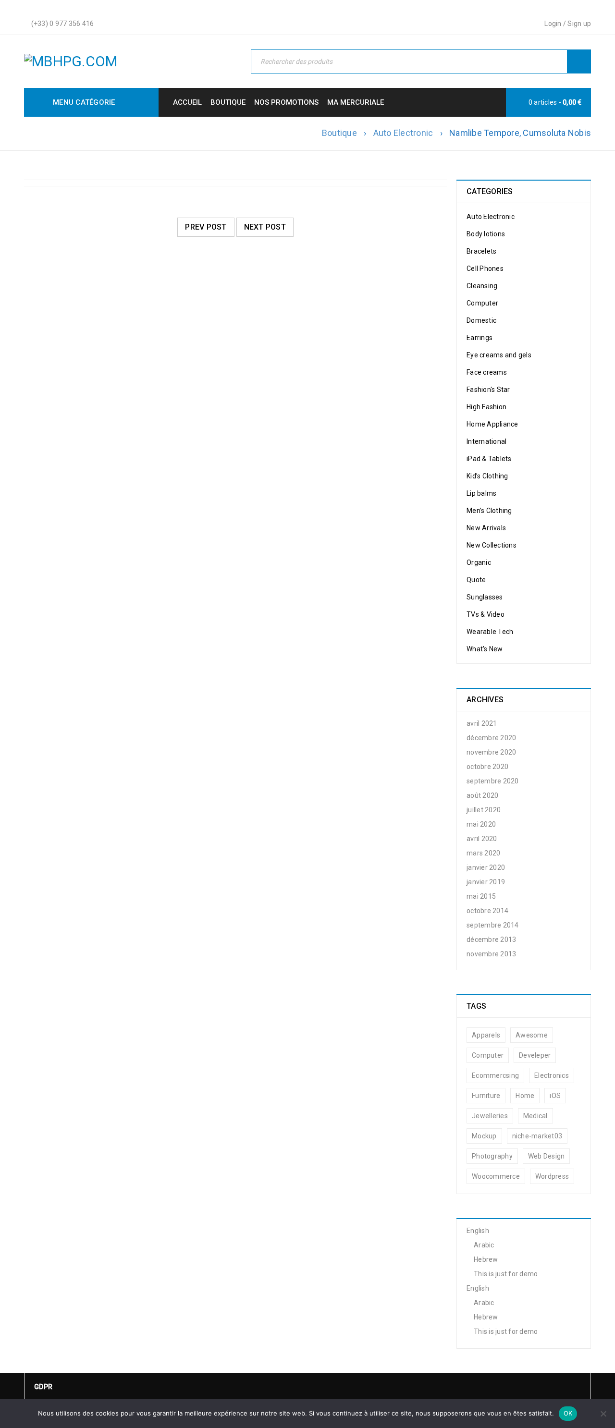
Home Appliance (492, 424)
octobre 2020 (487, 766)
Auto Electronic (403, 133)
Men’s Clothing (489, 510)
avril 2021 (482, 723)
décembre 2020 (491, 738)
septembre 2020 (493, 781)
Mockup (484, 1136)
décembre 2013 (491, 939)
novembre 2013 (491, 954)
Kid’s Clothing (487, 476)
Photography (492, 1156)
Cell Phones (485, 268)
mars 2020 (483, 853)
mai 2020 (481, 824)
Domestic (481, 320)
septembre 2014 (493, 925)
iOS (555, 1095)
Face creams (487, 372)
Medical (535, 1116)
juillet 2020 (484, 810)
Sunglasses (485, 597)
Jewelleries (490, 1116)
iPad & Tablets (489, 459)
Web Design (546, 1156)
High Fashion (486, 407)
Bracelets (481, 251)
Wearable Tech (490, 631)
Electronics (551, 1075)
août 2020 (482, 795)
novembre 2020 (491, 752)
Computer (482, 303)
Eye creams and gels (499, 355)
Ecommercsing (495, 1075)
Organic (479, 562)
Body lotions (486, 234)
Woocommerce (496, 1176)
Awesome (532, 1035)
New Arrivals (486, 528)
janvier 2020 (486, 867)
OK (568, 1413)
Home (525, 1095)
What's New (485, 649)
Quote (476, 580)
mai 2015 (481, 896)
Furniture (486, 1095)
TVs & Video (485, 614)
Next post (265, 227)
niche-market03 (537, 1136)
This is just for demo (506, 1274)
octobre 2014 (487, 911)
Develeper (535, 1055)
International (486, 441)
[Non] (603, 1413)
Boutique (339, 133)
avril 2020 (482, 838)
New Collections (492, 545)
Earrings (479, 338)
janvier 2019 (486, 882)
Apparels (486, 1035)
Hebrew (486, 1259)
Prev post (205, 227)
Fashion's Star (488, 389)
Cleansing (482, 286)
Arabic (484, 1245)
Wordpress (552, 1176)
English (478, 1230)
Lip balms (481, 493)
